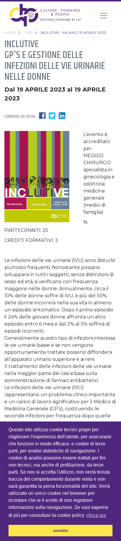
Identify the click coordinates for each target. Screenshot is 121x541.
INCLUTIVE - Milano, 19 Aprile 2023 (73, 32)
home (10, 32)
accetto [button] (60, 530)
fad (28, 32)
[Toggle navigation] (103, 15)
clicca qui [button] (96, 515)
